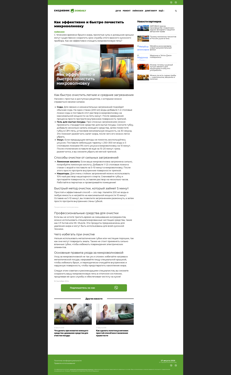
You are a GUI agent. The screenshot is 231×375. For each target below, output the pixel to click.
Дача (118, 11)
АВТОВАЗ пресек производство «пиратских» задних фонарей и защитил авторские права (162, 29)
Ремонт (127, 11)
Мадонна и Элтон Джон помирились (161, 56)
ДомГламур (151, 11)
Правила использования (64, 363)
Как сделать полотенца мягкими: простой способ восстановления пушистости (112, 333)
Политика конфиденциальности (68, 361)
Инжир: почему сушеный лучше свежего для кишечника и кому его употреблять (161, 67)
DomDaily (70, 10)
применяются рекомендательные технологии (81, 369)
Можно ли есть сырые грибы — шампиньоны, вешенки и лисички (163, 77)
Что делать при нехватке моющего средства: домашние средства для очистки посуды (71, 333)
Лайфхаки (137, 11)
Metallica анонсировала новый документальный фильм (161, 48)
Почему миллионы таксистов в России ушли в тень (163, 38)
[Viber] (171, 2)
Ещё (161, 11)
